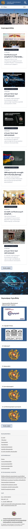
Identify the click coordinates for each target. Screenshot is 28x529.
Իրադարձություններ (6, 461)
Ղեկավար (3, 440)
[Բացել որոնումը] (25, 2)
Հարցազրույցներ (5, 468)
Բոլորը (2, 459)
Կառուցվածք (4, 442)
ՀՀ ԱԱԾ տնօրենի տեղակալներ (9, 451)
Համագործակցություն (6, 447)
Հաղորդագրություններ (7, 466)
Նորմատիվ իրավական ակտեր (9, 484)
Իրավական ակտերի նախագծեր (9, 487)
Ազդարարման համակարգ (8, 482)
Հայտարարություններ (6, 463)
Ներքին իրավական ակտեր (8, 489)
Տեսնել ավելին (6, 268)
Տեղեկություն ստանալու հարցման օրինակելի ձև (13, 480)
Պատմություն (4, 444)
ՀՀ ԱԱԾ (3, 437)
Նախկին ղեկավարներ (7, 449)
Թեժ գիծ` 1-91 (4, 499)
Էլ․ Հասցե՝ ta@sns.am (6, 501)
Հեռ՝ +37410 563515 (6, 497)
